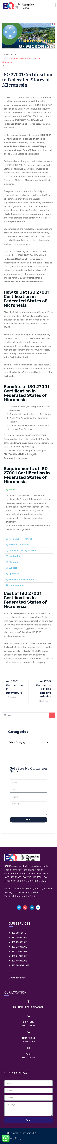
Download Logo (17, 977)
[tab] (28, 490)
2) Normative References (19, 539)
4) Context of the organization (21, 550)
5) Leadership (13, 556)
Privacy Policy (14, 1138)
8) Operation (12, 573)
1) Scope (10, 489)
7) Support (11, 568)
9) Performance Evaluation (20, 579)
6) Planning (12, 562)
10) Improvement (15, 585)
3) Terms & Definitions (17, 544)
